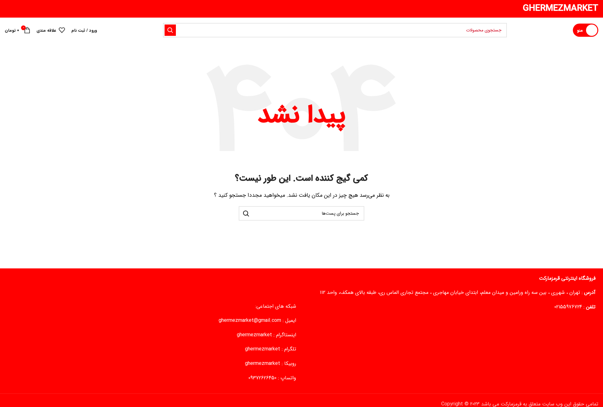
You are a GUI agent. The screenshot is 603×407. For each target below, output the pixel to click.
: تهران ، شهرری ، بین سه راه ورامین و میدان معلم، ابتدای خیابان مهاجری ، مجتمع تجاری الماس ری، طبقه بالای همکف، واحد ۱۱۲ (457, 292)
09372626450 (262, 378)
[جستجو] (170, 30)
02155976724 (568, 307)
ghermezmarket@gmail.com (250, 320)
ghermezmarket (254, 335)
